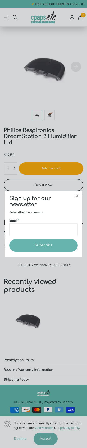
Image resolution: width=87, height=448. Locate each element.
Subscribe (43, 245)
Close (77, 196)
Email (14, 220)
